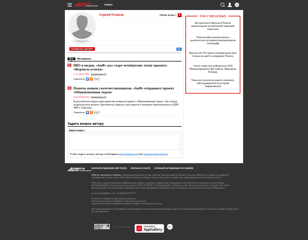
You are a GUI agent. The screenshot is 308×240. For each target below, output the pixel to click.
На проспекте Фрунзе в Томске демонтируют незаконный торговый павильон (213, 25)
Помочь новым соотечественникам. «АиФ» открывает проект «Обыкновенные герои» (123, 90)
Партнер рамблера (122, 227)
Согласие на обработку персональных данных (113, 198)
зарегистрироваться (155, 154)
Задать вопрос (76, 130)
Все (71, 58)
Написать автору (82, 49)
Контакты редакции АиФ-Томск (109, 168)
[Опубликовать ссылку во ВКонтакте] (87, 79)
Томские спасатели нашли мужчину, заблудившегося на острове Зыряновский (213, 83)
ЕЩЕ (96, 79)
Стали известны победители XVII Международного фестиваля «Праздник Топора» (212, 68)
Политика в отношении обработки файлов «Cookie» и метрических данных (126, 203)
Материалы (84, 58)
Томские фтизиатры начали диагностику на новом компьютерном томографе (213, 40)
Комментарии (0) (98, 74)
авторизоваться (128, 154)
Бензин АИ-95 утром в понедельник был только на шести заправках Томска (213, 54)
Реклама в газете (140, 168)
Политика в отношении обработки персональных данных (118, 201)
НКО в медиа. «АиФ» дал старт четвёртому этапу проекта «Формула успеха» (120, 67)
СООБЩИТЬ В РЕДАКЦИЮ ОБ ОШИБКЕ (173, 168)
